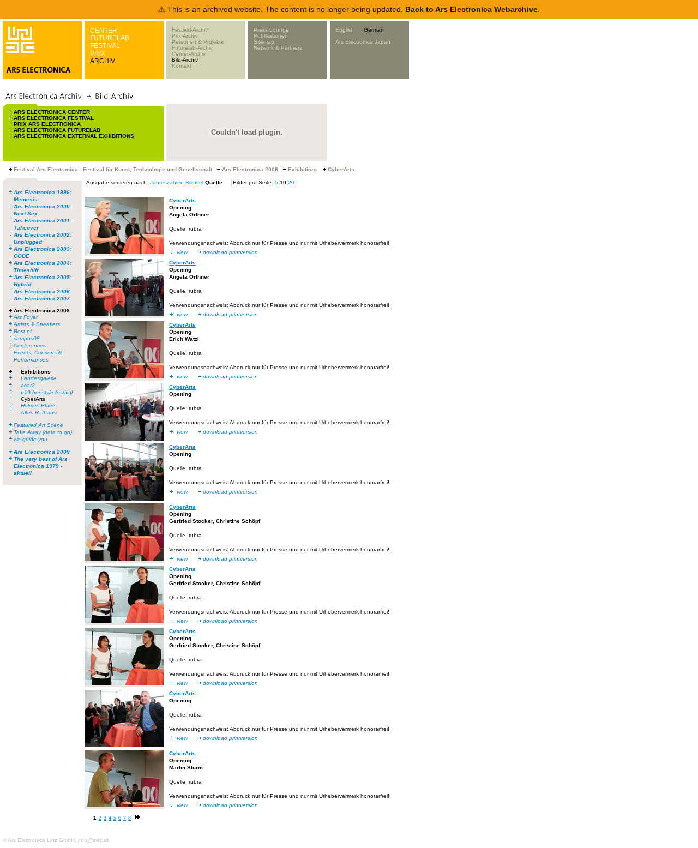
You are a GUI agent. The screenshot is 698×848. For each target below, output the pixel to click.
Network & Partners (278, 48)
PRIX (97, 53)
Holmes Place (38, 405)
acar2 (28, 385)
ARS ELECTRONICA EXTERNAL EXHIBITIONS (74, 136)
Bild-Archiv (185, 60)
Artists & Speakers (37, 324)
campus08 (27, 338)
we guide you (30, 439)
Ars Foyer (26, 317)
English (344, 30)
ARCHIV (102, 61)
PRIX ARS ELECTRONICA (47, 124)
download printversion (230, 252)
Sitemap (264, 42)
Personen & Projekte (198, 42)
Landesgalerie (39, 378)
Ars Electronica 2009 (42, 452)
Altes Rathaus (38, 413)
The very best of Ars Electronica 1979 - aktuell (41, 466)
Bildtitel (194, 182)
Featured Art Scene (38, 425)
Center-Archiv (189, 54)
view (182, 252)
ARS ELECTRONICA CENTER (52, 112)
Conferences (30, 345)
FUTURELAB (109, 38)
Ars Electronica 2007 (42, 299)
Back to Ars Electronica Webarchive (471, 9)
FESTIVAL (105, 46)
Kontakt (181, 66)
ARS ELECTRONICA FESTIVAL (54, 118)
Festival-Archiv (190, 30)
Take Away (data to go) (43, 432)
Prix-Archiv (185, 36)
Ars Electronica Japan (362, 42)
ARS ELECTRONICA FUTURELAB (57, 130)
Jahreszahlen (167, 182)
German (374, 30)
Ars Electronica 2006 (42, 291)
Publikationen (271, 36)
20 (291, 182)
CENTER (103, 30)
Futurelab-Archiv (192, 48)
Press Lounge (271, 30)
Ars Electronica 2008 (42, 311)
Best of (23, 331)
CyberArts (33, 399)
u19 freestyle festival (47, 392)
